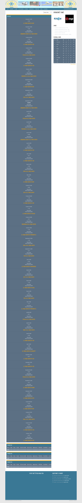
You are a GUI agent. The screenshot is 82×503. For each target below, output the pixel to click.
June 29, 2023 (28, 111)
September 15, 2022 (28, 248)
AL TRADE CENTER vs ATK (29, 440)
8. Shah (41, 9)
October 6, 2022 (29, 227)
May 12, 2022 (29, 291)
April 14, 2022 (28, 333)
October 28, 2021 (29, 401)
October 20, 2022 (29, 196)
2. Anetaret (11, 9)
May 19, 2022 (29, 280)
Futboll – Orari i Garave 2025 (59, 482)
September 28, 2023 (28, 79)
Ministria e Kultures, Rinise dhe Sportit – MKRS (63, 34)
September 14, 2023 (28, 100)
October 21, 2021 (29, 412)
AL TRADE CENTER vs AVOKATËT (29, 351)
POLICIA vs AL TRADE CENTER (29, 55)
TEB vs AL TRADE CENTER (29, 256)
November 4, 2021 (29, 391)
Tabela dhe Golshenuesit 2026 (59, 475)
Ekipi (57, 39)
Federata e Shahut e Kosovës (60, 32)
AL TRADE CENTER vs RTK (28, 398)
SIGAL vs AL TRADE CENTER (29, 245)
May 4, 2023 (29, 174)
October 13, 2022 (29, 206)
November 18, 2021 (28, 369)
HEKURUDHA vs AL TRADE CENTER (29, 224)
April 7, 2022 (29, 344)
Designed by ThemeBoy (73, 500)
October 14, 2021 (29, 422)
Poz (55, 39)
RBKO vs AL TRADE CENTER (29, 330)
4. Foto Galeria (20, 9)
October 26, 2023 (29, 37)
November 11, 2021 (28, 380)
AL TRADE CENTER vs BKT (28, 23)
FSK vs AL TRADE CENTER (29, 298)
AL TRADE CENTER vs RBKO (29, 387)
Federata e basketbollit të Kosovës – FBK (62, 29)
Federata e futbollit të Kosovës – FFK (61, 27)
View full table (73, 64)
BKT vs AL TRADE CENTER (28, 192)
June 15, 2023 (28, 132)
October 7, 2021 (29, 433)
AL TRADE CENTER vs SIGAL (29, 287)
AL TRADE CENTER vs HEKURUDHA (29, 266)
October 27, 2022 (29, 185)
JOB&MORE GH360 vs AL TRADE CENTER (28, 34)
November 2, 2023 (29, 26)
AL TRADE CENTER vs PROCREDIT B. (28, 235)
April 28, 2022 (28, 312)
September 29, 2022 (28, 238)
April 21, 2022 (28, 322)
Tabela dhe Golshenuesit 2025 (59, 480)
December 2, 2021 (29, 354)
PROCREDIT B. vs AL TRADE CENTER (28, 76)
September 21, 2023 (28, 90)
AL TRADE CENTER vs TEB (29, 65)
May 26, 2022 (29, 270)
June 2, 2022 (29, 259)
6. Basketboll (31, 9)
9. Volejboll (46, 9)
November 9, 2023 (29, 19)
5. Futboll (26, 9)
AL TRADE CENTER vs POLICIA (29, 213)
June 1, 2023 (29, 153)
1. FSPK (7, 9)
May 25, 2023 (29, 164)
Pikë (74, 39)
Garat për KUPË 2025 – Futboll (59, 478)
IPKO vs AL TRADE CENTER (28, 97)
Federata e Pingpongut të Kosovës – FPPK (62, 31)
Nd (63, 39)
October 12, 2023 (29, 58)
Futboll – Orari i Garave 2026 (59, 477)
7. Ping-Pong (37, 9)
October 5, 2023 (29, 69)
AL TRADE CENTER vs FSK (29, 44)
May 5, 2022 (29, 301)
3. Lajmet (15, 9)
